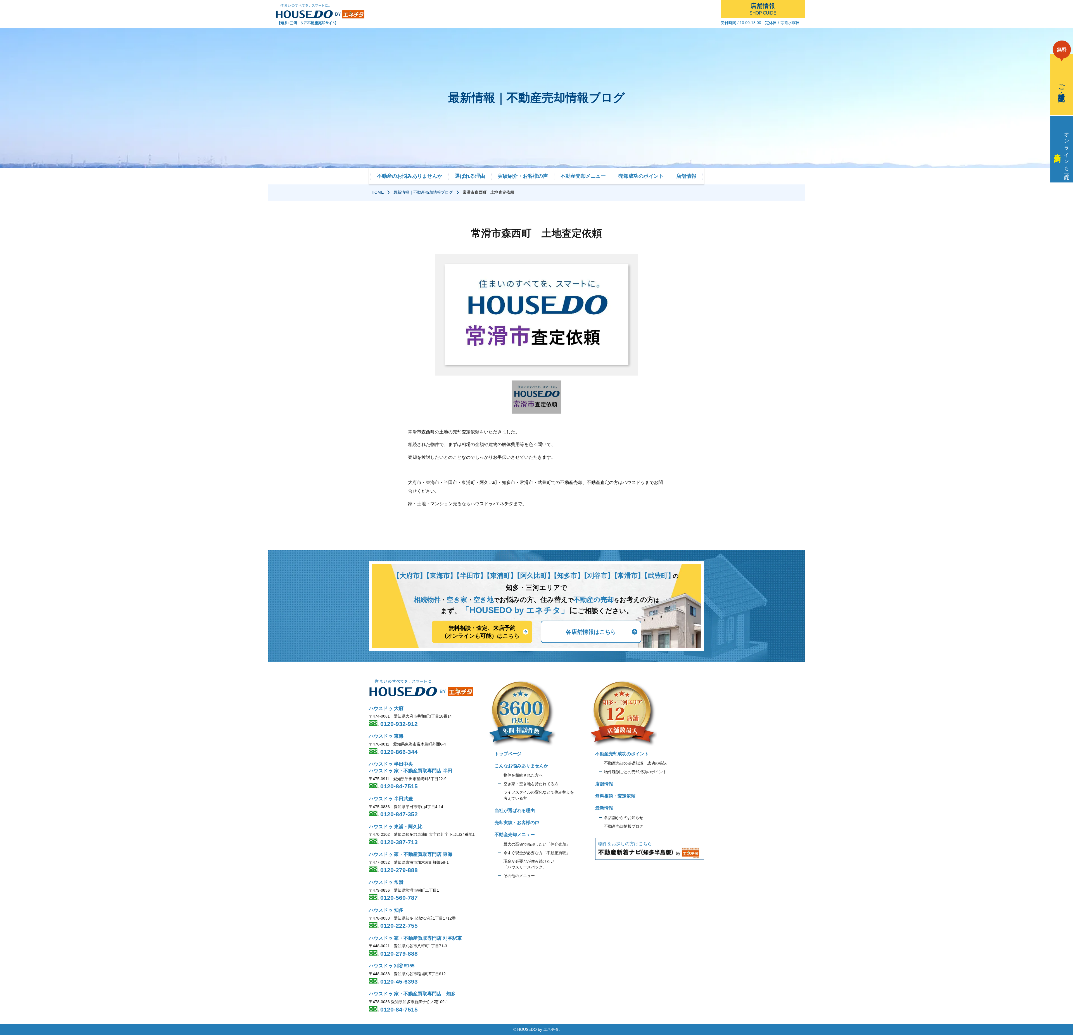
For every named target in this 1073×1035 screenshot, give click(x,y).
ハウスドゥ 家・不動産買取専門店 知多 (412, 993)
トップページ (508, 753)
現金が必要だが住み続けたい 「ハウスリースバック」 (529, 864)
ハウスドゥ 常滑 (386, 882)
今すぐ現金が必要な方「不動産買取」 (537, 853)
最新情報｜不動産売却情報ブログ (423, 192)
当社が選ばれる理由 (515, 810)
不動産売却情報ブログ (623, 826)
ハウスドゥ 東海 (386, 736)
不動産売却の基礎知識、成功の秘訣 (635, 763)
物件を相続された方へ (523, 775)
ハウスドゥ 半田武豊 (391, 798)
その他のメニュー (519, 875)
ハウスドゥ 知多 (386, 910)
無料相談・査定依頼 (615, 796)
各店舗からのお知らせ (623, 817)
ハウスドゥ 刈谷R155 (391, 965)
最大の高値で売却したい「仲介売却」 (537, 844)
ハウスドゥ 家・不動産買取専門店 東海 (410, 854)
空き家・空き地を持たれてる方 (531, 784)
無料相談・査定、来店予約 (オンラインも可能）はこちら (482, 632)
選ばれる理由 (470, 176)
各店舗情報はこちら (591, 632)
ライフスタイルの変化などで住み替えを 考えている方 (539, 795)
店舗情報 (686, 176)
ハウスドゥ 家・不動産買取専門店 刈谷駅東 (415, 938)
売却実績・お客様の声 (517, 822)
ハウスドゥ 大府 (386, 708)
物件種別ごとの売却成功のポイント (635, 772)
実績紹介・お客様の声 (523, 176)
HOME (378, 192)
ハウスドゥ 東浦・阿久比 (395, 826)
